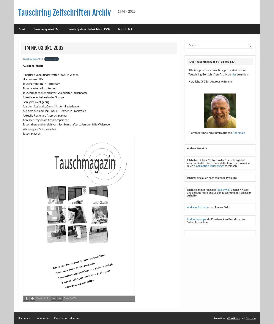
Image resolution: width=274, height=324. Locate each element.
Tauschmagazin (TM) (46, 29)
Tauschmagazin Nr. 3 (33, 58)
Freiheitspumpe (196, 219)
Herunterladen (51, 58)
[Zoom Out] (54, 298)
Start (22, 29)
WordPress (233, 318)
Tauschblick (125, 29)
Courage (251, 318)
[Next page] (32, 298)
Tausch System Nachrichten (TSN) (88, 29)
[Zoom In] (60, 298)
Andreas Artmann (198, 207)
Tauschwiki (223, 189)
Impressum (42, 318)
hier (234, 74)
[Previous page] (26, 298)
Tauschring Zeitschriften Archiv (64, 12)
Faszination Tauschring (209, 165)
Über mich (238, 132)
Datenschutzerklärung (67, 318)
